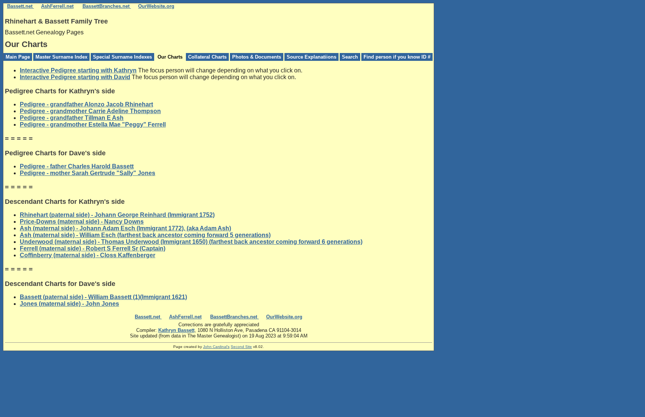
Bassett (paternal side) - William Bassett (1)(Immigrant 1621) (103, 297)
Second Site (241, 347)
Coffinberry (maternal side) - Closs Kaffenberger (87, 255)
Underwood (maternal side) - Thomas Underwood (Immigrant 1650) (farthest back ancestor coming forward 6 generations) (191, 242)
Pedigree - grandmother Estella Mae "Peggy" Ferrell (93, 124)
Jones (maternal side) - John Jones (69, 304)
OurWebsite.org (156, 6)
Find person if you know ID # (397, 57)
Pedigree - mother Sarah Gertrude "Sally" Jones (87, 173)
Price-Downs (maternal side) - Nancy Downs (82, 221)
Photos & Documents (256, 57)
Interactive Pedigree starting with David (75, 77)
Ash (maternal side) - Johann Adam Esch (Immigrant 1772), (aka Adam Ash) (125, 228)
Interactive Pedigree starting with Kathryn (78, 70)
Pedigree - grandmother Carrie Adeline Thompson (90, 111)
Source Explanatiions (311, 57)
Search (350, 57)
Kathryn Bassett (176, 330)
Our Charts (170, 57)
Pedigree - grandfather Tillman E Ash (72, 118)
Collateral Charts (207, 57)
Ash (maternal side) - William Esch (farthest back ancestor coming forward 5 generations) (145, 235)
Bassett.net (20, 6)
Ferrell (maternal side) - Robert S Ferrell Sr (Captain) (92, 248)
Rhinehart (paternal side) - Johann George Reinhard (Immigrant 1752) (117, 215)
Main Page (18, 57)
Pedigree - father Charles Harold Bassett (77, 166)
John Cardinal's (216, 347)
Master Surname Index (61, 57)
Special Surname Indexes (122, 57)
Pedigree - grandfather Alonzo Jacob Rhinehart (86, 104)
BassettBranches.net (106, 6)
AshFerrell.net (57, 6)
